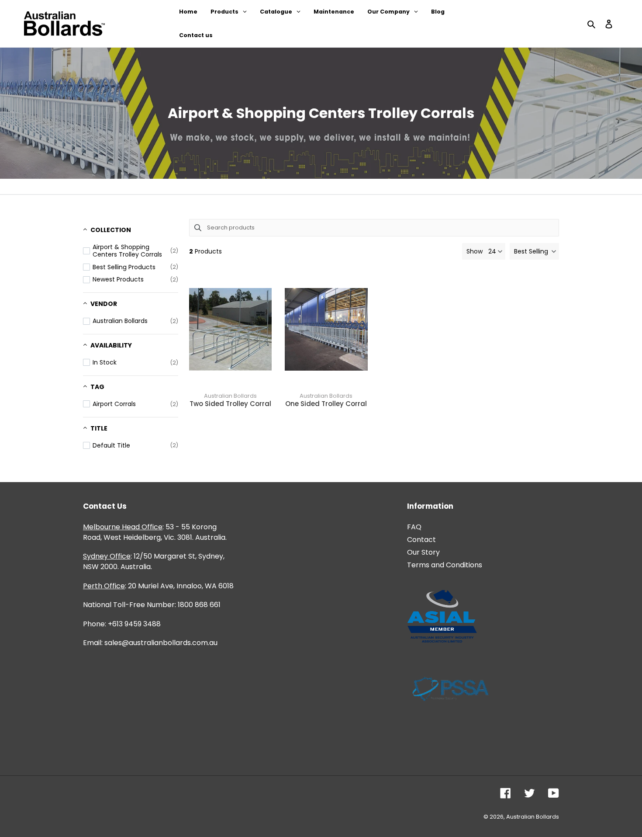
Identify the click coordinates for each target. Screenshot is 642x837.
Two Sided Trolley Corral (230, 404)
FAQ (414, 527)
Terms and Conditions (444, 565)
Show (474, 251)
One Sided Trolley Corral (326, 404)
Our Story (423, 552)
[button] (534, 251)
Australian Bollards (230, 396)
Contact (421, 540)
